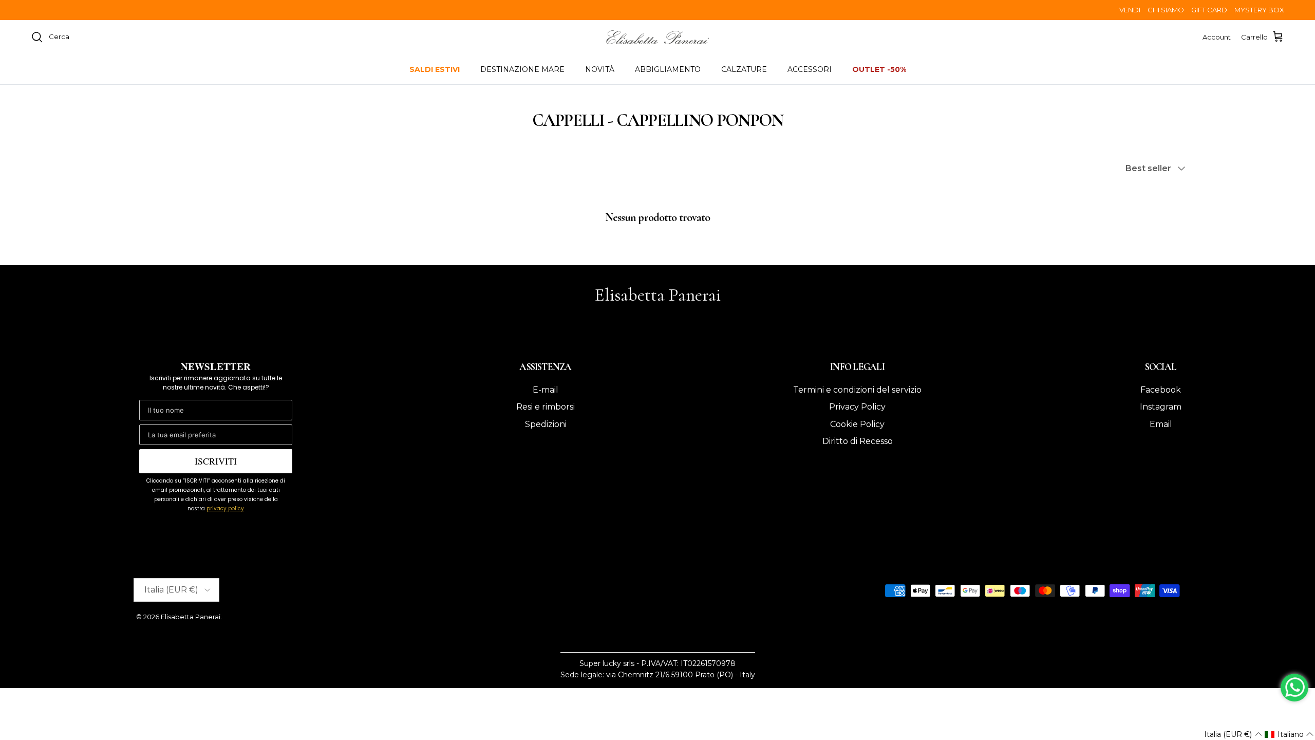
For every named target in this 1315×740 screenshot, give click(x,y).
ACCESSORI (809, 69)
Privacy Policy (857, 407)
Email (1161, 424)
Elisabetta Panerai (190, 617)
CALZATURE (744, 69)
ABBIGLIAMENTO (668, 69)
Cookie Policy (857, 424)
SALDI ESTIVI (434, 69)
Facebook (1160, 390)
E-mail (545, 390)
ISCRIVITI (216, 461)
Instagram (1160, 407)
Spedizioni (546, 424)
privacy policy (225, 508)
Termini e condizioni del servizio (857, 390)
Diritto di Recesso (857, 441)
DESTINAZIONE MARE (522, 69)
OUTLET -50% (879, 69)
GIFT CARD (1209, 10)
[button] (1233, 734)
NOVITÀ (599, 69)
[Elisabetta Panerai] (657, 37)
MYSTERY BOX (1259, 10)
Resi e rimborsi (545, 407)
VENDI (1129, 10)
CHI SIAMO (1166, 10)
